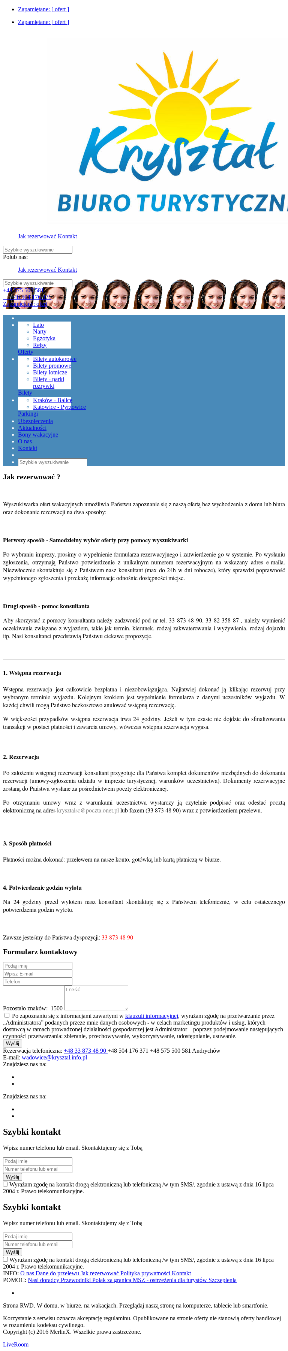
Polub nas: (15, 257)
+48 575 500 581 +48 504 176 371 (27, 293)
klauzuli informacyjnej (151, 1016)
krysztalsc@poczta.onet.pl (88, 810)
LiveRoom (15, 1344)
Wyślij (12, 1043)
